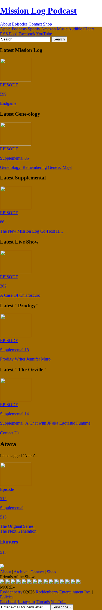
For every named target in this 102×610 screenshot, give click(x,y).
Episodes (19, 24)
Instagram (26, 601)
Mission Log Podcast (38, 10)
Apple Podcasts (13, 29)
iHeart (88, 29)
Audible (75, 29)
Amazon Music (54, 29)
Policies (6, 597)
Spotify (34, 29)
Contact (35, 24)
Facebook (26, 33)
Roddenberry (11, 592)
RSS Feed (8, 33)
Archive (20, 572)
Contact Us (9, 433)
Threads (43, 601)
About (5, 24)
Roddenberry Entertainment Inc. (63, 592)
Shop (47, 24)
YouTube (44, 33)
